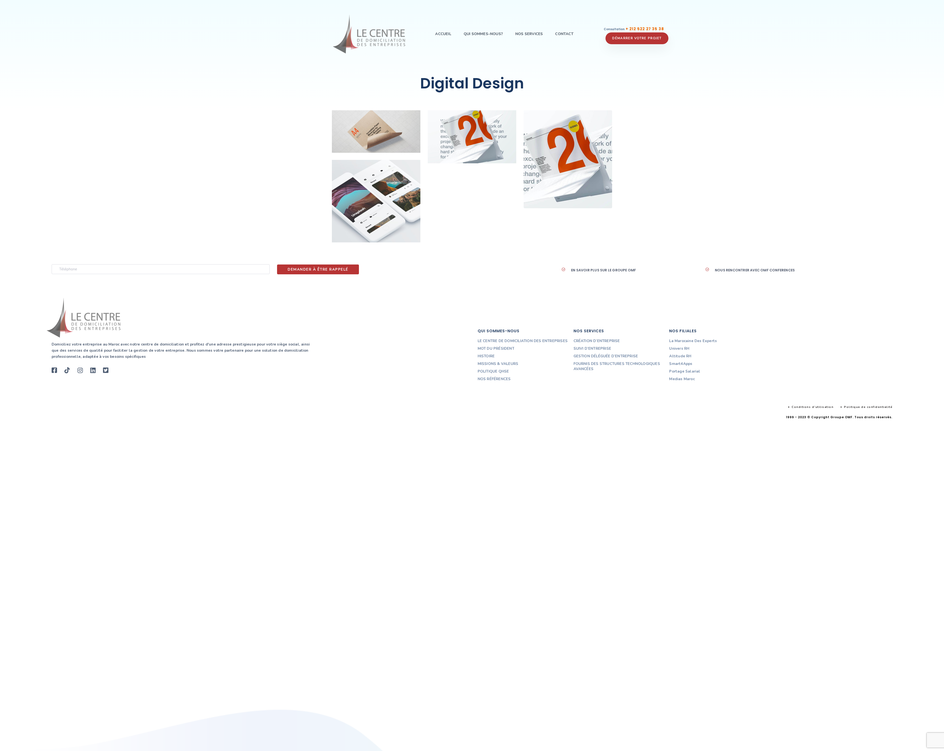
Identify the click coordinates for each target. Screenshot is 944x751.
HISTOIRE (486, 356)
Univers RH (679, 348)
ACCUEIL (443, 33)
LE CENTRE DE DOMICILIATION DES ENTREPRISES (523, 340)
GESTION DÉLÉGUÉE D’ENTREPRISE (606, 356)
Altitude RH (680, 356)
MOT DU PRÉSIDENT (496, 348)
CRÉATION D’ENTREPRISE (597, 340)
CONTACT (564, 33)
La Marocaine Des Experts (693, 340)
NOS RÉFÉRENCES (494, 378)
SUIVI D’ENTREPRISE (592, 348)
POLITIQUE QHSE (493, 371)
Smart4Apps (680, 363)
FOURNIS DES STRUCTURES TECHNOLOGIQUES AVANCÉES (617, 366)
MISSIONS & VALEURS (498, 363)
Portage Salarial (684, 371)
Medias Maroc (681, 378)
